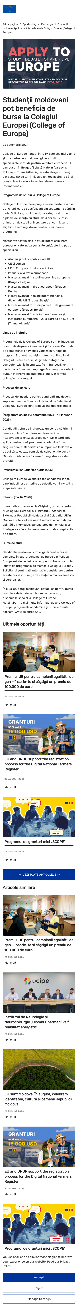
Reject (39, 1288)
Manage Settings (39, 1299)
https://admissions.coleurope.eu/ (25, 437)
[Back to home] (9, 9)
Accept (39, 1277)
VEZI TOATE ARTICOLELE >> (41, 874)
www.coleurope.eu (27, 611)
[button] (73, 9)
